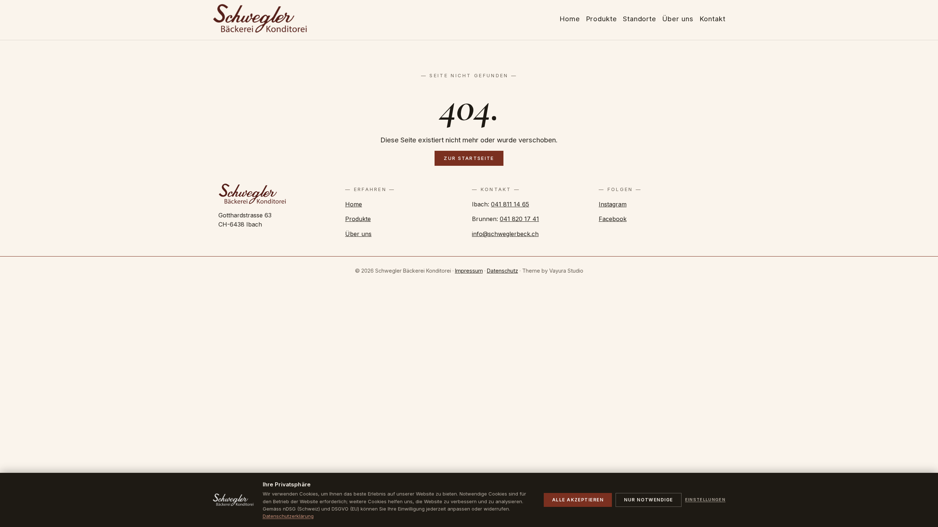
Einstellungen (705, 499)
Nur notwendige (648, 499)
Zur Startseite (469, 158)
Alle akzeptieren (577, 499)
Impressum (469, 271)
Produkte (358, 219)
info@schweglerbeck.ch (505, 234)
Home (353, 204)
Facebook (613, 219)
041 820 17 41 (519, 219)
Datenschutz (502, 271)
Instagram (613, 204)
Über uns (358, 234)
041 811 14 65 (510, 204)
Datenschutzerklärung (288, 516)
